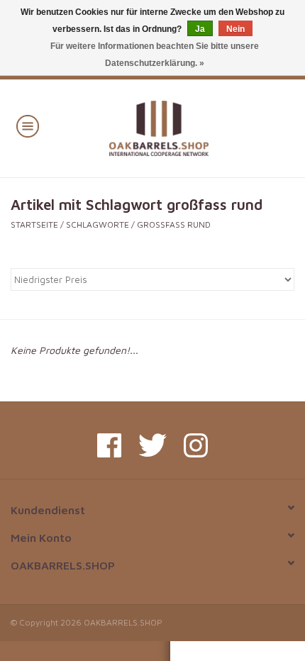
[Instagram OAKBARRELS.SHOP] (196, 445)
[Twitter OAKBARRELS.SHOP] (152, 445)
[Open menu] (27, 125)
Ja (200, 29)
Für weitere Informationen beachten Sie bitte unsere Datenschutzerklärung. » (154, 54)
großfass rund (174, 224)
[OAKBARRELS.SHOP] (180, 127)
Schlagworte (97, 224)
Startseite (34, 224)
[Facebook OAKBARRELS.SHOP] (109, 445)
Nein (235, 29)
